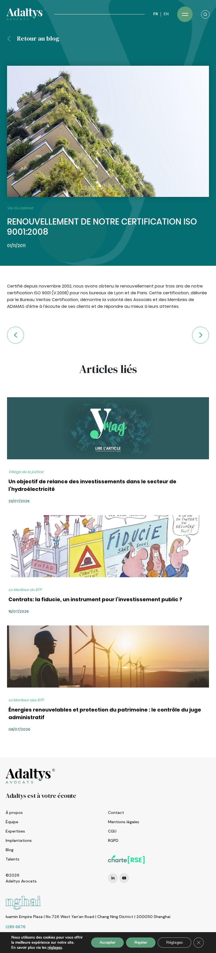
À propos (14, 812)
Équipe (12, 821)
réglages (55, 947)
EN (166, 14)
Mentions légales (123, 821)
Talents (12, 859)
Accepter (107, 942)
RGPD (113, 840)
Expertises (15, 831)
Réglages (174, 942)
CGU (112, 831)
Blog (10, 849)
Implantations (19, 840)
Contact (116, 812)
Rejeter (140, 942)
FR (155, 14)
